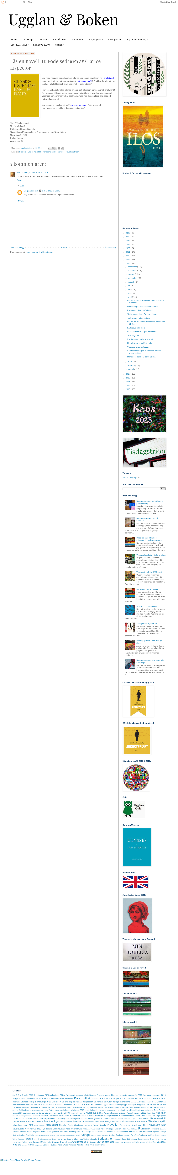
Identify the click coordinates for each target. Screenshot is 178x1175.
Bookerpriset (18, 1105)
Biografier (16, 1102)
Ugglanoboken (31, 191)
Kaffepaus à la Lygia (136, 328)
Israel (133, 1110)
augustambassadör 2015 (131, 1095)
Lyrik (134, 1118)
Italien (139, 1110)
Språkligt (163, 1132)
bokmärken (135, 1102)
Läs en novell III (34, 152)
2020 (128, 256)
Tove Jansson (143, 1139)
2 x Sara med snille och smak (140, 339)
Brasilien (23, 152)
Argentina (100, 1095)
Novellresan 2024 (140, 1125)
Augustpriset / (96, 39)
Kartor (149, 1113)
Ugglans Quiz (58, 1142)
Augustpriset (19, 1098)
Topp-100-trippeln (129, 1139)
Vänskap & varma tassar (138, 347)
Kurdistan (90, 1116)
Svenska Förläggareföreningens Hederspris (64, 1135)
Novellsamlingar (72, 152)
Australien (31, 1099)
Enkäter (16, 1107)
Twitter (30, 1142)
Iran (118, 1110)
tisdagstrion (105, 1138)
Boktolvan (161, 1102)
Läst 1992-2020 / (41, 45)
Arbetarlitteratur (90, 1095)
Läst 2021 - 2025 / (20, 45)
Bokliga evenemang (121, 1102)
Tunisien (18, 1142)
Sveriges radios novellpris (99, 1135)
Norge (95, 1125)
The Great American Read (47, 1139)
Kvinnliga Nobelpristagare (106, 1116)
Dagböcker (58, 1105)
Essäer (26, 1107)
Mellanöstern (89, 1121)
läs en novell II (157, 1118)
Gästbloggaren (38, 1110)
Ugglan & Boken (63, 19)
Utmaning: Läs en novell (147, 589)
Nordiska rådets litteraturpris (71, 1125)
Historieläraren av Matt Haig (139, 343)
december (132, 267)
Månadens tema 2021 (23, 1125)
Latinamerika (139, 1116)
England (161, 1104)
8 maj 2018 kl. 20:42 (51, 191)
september (133, 278)
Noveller (61, 152)
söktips (163, 1135)
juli (129, 285)
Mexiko (98, 1122)
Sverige (84, 1135)
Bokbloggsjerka (43, 1101)
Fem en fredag (103, 1107)
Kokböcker (43, 1116)
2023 (128, 244)
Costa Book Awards (47, 1105)
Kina (153, 1113)
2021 (128, 252)
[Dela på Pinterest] (62, 148)
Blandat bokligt (27, 1102)
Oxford (74, 1129)
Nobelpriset (52, 1125)
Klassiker (161, 1113)
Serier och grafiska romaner (54, 1131)
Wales (65, 1145)
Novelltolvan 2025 (33, 1129)
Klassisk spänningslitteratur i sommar (26, 1116)
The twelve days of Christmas (69, 1139)
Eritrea (21, 1107)
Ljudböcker (97, 1119)
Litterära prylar (74, 1119)
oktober (131, 274)
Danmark (67, 1105)
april (130, 297)
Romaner (144, 1128)
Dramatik (98, 1105)
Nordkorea (88, 1125)
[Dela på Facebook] (59, 148)
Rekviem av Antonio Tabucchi (140, 310)
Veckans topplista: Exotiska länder (142, 314)
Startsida (15, 39)
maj (130, 293)
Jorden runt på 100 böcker (63, 1113)
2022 (128, 248)
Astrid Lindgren (112, 1095)
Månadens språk (49, 152)
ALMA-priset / (114, 39)
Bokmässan (144, 1102)
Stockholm (30, 1135)
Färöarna (131, 1107)
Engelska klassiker (146, 1104)
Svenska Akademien (42, 1135)
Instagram (102, 1110)
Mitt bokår (120, 1122)
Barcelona (95, 1099)
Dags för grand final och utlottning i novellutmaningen (149, 539)
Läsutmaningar (51, 1121)
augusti (131, 282)
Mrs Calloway (23, 172)
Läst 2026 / (43, 39)
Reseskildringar (132, 1129)
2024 (128, 240)
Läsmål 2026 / (60, 39)
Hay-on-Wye (58, 1110)
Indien (87, 1110)
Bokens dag (67, 1102)
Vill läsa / (59, 45)
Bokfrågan (77, 1102)
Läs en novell (143, 1118)
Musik (137, 1121)
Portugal (109, 1129)
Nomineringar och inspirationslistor (142, 306)
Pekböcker (86, 1129)
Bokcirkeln (56, 1102)
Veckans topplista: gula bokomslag (142, 332)
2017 (128, 374)
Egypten (105, 1105)
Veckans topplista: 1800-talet (149, 572)
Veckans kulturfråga (148, 1142)
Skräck (132, 1131)
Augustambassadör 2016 (154, 1095)
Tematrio (28, 1139)
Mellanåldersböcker (75, 1121)
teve (35, 1139)
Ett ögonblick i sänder (38, 1107)
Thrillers (86, 1139)
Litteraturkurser (33, 1118)
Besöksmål (129, 1099)
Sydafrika (135, 1135)
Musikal (144, 1122)
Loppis (112, 1118)
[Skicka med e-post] (49, 148)
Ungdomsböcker (80, 1142)
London (106, 1118)
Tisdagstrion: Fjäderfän (146, 623)
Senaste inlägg (17, 247)
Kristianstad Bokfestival (69, 1116)
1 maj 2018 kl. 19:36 (39, 172)
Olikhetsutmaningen (61, 1129)
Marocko (63, 1121)
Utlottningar (108, 1142)
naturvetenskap (39, 1125)
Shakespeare (75, 1131)
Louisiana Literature (123, 1119)
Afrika (62, 1095)
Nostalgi (103, 1125)
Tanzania (21, 1139)
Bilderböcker (159, 1098)
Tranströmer (155, 1139)
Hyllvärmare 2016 (77, 1110)
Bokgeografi (87, 1102)
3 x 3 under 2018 (25, 1095)
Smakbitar (147, 1131)
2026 (128, 233)
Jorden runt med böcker (40, 1113)
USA (99, 1142)
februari (131, 365)
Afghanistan (54, 1095)
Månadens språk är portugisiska (141, 357)
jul (77, 1113)
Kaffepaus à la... (94, 1113)
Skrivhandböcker (121, 1132)
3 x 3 (15, 1095)
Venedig (24, 1145)
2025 (128, 237)
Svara (19, 180)
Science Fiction (19, 1132)
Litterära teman (87, 1119)
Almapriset (70, 1095)
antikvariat (79, 1095)
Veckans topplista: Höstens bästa (150, 555)
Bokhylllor (108, 1102)
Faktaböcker (62, 1107)
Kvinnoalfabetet (126, 1116)
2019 (128, 259)
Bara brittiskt (82, 1098)
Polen (103, 1129)
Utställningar (119, 1142)
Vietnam (31, 1145)
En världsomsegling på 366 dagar (122, 1105)
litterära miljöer (62, 1119)
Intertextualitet (111, 1110)
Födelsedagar (140, 1107)
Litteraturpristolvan (47, 1118)
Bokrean (153, 1102)
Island (128, 1110)
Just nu (82, 1113)
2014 (128, 385)
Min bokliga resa (108, 1122)
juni (129, 289)
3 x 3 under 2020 (41, 1095)
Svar (22, 186)
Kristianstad (53, 1116)
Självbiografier (88, 1131)
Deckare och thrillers (82, 1104)
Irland (122, 1110)
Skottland (99, 1132)
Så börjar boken (153, 1135)
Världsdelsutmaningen (52, 1145)
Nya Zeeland (47, 1129)
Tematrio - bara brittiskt (146, 606)
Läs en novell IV (35, 1121)
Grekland (22, 1110)
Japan (26, 1113)
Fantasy (86, 1107)
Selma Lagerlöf (33, 1132)
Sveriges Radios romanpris (119, 1135)
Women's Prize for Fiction (79, 1145)
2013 (128, 389)
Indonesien (94, 1110)
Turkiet (24, 1142)
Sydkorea (143, 1135)
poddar (97, 1129)
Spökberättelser (19, 1135)
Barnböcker (106, 1098)
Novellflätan (125, 1125)
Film (110, 1107)
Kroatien (83, 1116)
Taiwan (15, 1139)
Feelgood (93, 1107)
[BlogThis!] (52, 148)
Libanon (148, 1116)
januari (131, 369)
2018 (128, 263)
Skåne (139, 1131)
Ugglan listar (46, 1142)
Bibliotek (139, 1098)
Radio (124, 1129)
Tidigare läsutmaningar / (137, 39)
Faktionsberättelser (74, 1107)
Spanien (156, 1132)
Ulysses (68, 1142)
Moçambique (129, 1121)
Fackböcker (52, 1107)
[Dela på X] (55, 148)
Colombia (36, 1105)
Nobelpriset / (78, 39)
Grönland (29, 1110)
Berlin (121, 1099)
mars (130, 362)
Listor (15, 1118)
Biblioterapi (148, 1099)
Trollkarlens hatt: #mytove (138, 318)
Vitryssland (38, 1145)
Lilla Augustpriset (159, 1116)
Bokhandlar (98, 1102)
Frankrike (124, 1107)
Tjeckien (117, 1139)
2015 (128, 381)
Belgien (116, 1099)
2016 (128, 378)
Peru (92, 1129)
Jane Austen (147, 1110)
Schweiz (163, 1129)
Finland (115, 1107)
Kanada (107, 1113)
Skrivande (108, 1131)
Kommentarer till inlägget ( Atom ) (40, 252)
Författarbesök (153, 1107)
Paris (79, 1129)
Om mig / (28, 39)
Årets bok (94, 1145)
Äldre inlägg (110, 247)
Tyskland (37, 1142)
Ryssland (155, 1129)
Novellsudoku (18, 1129)
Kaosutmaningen (118, 1113)
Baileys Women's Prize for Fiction (49, 1099)
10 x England (133, 335)
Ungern (93, 1142)
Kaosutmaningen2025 (136, 1113)
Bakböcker (69, 1099)
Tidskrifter (93, 1139)
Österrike (102, 1145)
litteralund (23, 1119)
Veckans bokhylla (131, 1142)
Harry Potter (49, 1110)
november (132, 270)
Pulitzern (117, 1129)
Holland (66, 1110)
